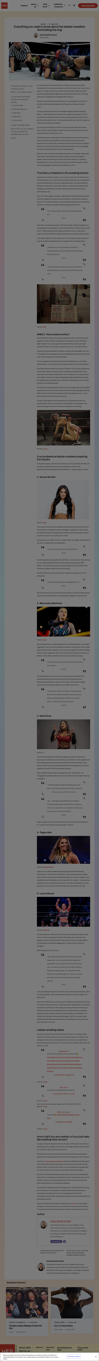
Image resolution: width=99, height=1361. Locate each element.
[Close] (96, 1356)
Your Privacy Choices (74, 1356)
